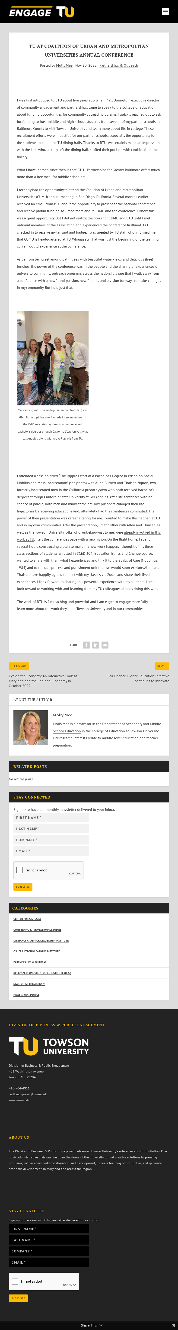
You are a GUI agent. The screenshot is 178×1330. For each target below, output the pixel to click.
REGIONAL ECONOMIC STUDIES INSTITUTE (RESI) (42, 973)
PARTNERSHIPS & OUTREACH (30, 962)
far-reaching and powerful (68, 601)
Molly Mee (64, 65)
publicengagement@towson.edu (28, 1094)
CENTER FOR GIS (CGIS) (27, 918)
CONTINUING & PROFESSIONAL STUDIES (37, 929)
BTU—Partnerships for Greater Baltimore (108, 169)
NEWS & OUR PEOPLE (26, 994)
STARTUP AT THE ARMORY (29, 983)
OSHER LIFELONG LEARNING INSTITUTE (36, 951)
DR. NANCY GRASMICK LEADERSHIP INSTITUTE (41, 940)
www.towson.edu (19, 1100)
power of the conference (56, 266)
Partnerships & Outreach (118, 65)
